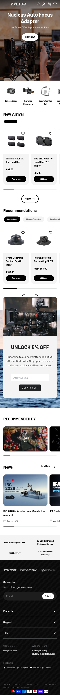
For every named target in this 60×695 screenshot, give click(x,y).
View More (30, 199)
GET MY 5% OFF (30, 387)
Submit (49, 597)
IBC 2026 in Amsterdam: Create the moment (24, 512)
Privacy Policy (32, 684)
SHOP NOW (30, 37)
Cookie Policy (50, 684)
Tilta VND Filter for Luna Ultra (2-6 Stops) (43, 162)
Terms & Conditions (11, 684)
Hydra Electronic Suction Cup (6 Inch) (14, 261)
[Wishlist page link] (55, 4)
